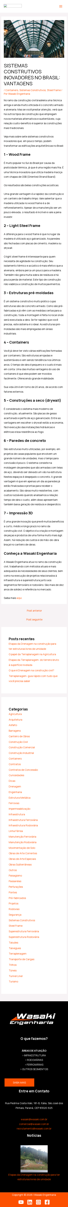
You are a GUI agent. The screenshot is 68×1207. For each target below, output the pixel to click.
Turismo (13, 981)
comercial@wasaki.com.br (34, 1124)
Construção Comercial (22, 747)
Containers (11, 90)
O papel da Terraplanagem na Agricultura (32, 654)
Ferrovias (14, 803)
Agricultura (15, 714)
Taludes (13, 942)
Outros (13, 870)
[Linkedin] (29, 1202)
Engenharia (15, 792)
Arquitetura (15, 719)
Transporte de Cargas (21, 959)
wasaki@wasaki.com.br (34, 1119)
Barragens (15, 730)
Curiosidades (16, 775)
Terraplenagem (17, 953)
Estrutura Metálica (19, 797)
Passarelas (15, 881)
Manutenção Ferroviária (22, 836)
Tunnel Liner (16, 976)
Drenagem (15, 786)
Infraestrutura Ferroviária (23, 820)
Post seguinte (34, 619)
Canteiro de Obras (19, 736)
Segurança (15, 914)
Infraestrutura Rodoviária (23, 825)
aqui (19, 598)
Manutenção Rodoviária (22, 842)
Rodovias (14, 909)
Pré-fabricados (17, 898)
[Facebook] (47, 1202)
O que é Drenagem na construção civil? (31, 670)
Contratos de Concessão (23, 769)
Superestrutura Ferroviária (24, 931)
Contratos (15, 764)
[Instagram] (38, 1202)
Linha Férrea (16, 831)
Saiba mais (19, 1082)
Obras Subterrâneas (20, 864)
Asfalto (13, 725)
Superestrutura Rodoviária (24, 937)
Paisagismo (15, 875)
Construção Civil (18, 742)
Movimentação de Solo (22, 848)
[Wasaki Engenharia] (13, 6)
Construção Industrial (21, 753)
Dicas (12, 781)
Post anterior (34, 610)
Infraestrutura (17, 814)
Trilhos (13, 965)
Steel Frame (54, 90)
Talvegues (15, 948)
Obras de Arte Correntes (23, 853)
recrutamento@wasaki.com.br (34, 1128)
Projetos (13, 903)
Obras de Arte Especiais (22, 859)
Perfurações (16, 886)
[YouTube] (21, 1202)
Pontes (13, 892)
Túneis (13, 970)
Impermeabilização (19, 808)
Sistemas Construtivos (32, 90)
